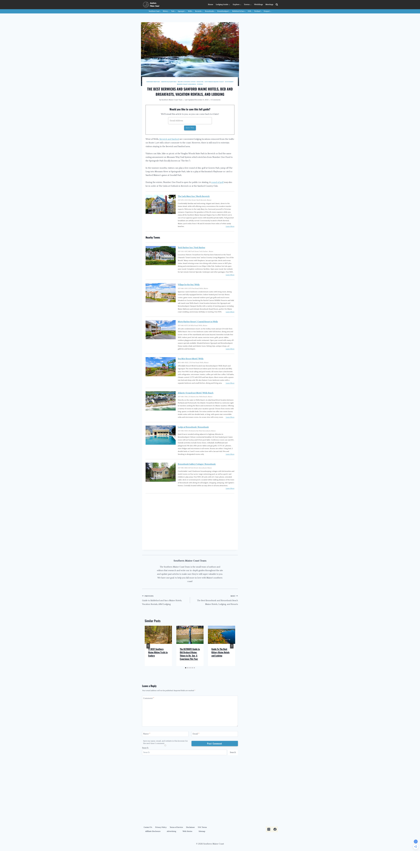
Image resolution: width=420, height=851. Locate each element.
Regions (200, 81)
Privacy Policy (161, 827)
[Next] (232, 645)
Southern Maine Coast (214, 81)
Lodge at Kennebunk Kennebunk (193, 427)
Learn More (230, 226)
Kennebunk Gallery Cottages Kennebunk (197, 464)
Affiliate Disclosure (152, 831)
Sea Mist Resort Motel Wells (190, 359)
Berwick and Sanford (169, 139)
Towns (200, 84)
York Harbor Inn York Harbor (191, 248)
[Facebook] (275, 829)
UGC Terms (202, 827)
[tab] (185, 667)
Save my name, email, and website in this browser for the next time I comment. (165, 742)
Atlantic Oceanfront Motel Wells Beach (195, 393)
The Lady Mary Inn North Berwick (194, 196)
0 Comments (215, 100)
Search (145, 748)
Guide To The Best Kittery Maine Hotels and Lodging (220, 652)
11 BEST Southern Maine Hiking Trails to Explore (158, 652)
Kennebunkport (153, 81)
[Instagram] (269, 829)
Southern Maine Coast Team (172, 100)
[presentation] (158, 635)
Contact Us (148, 827)
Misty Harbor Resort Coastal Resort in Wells (198, 322)
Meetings (269, 4)
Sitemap (202, 831)
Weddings (258, 4)
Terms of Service (176, 827)
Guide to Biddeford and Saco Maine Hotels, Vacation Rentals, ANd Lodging (162, 600)
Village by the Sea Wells (189, 285)
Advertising (171, 831)
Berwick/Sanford (169, 81)
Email (196, 734)
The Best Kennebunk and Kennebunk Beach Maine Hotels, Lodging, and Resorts (217, 600)
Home (210, 4)
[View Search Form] (277, 4)
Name (146, 734)
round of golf (217, 182)
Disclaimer (190, 827)
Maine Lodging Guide (187, 81)
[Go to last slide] (148, 645)
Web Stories (187, 831)
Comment (148, 698)
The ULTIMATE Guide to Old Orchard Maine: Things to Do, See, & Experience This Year (190, 653)
